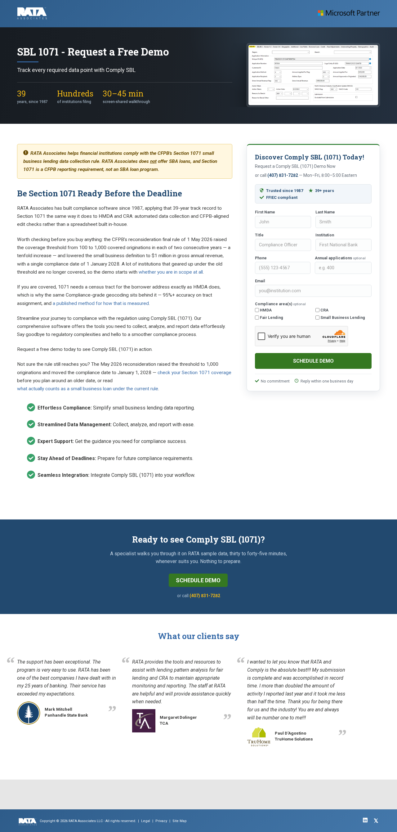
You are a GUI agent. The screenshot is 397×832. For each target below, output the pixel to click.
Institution (324, 235)
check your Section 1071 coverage (194, 372)
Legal (145, 821)
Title (259, 235)
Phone (261, 258)
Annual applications (340, 258)
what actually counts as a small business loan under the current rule (87, 388)
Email (260, 281)
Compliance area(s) (280, 304)
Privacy (161, 821)
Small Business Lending (342, 317)
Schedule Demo (198, 580)
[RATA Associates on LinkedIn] (365, 819)
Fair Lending (271, 317)
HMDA (265, 310)
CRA (323, 310)
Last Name (325, 212)
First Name (265, 212)
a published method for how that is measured (101, 303)
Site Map (179, 821)
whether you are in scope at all (171, 272)
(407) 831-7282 (282, 175)
